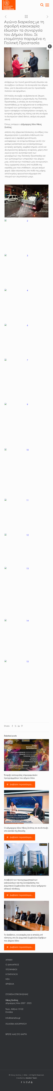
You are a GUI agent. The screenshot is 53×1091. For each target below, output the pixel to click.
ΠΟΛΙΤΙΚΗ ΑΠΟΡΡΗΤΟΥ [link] (16, 1024)
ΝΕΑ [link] (8, 979)
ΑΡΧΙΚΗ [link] (9, 960)
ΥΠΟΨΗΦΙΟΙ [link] (11, 969)
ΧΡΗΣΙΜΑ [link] (10, 984)
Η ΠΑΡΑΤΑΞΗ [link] (12, 974)
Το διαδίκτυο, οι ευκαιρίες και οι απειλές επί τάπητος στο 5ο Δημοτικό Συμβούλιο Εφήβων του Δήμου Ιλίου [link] (25, 938)
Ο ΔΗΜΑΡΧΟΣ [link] (12, 964)
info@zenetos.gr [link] (13, 1018)
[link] (50, 46)
